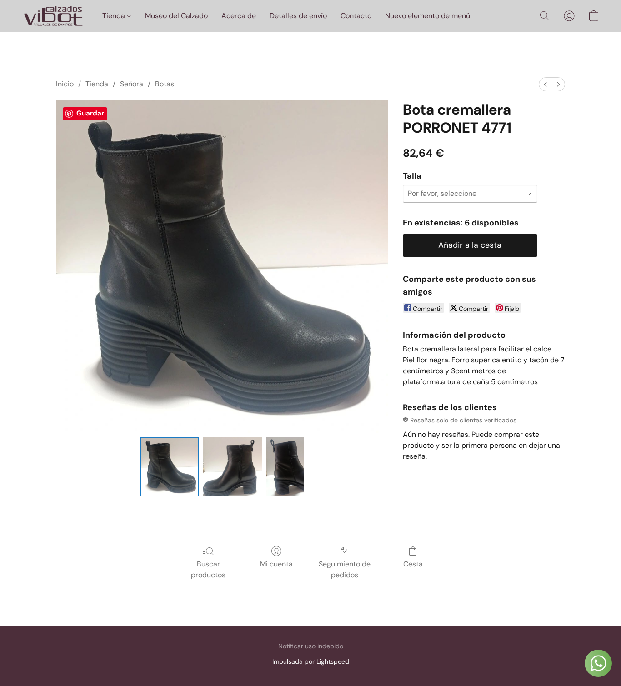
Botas (164, 84)
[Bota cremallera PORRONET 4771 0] (169, 466)
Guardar (90, 113)
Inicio (65, 84)
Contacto (356, 15)
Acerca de (238, 15)
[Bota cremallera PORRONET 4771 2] (285, 466)
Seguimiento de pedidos (345, 569)
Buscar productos (208, 569)
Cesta (413, 564)
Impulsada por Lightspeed (310, 661)
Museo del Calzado (176, 15)
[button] (53, 16)
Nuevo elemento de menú (427, 15)
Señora (131, 84)
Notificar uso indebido (310, 646)
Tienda (114, 15)
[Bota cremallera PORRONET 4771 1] (232, 466)
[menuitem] (545, 84)
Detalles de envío (298, 15)
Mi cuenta (276, 564)
